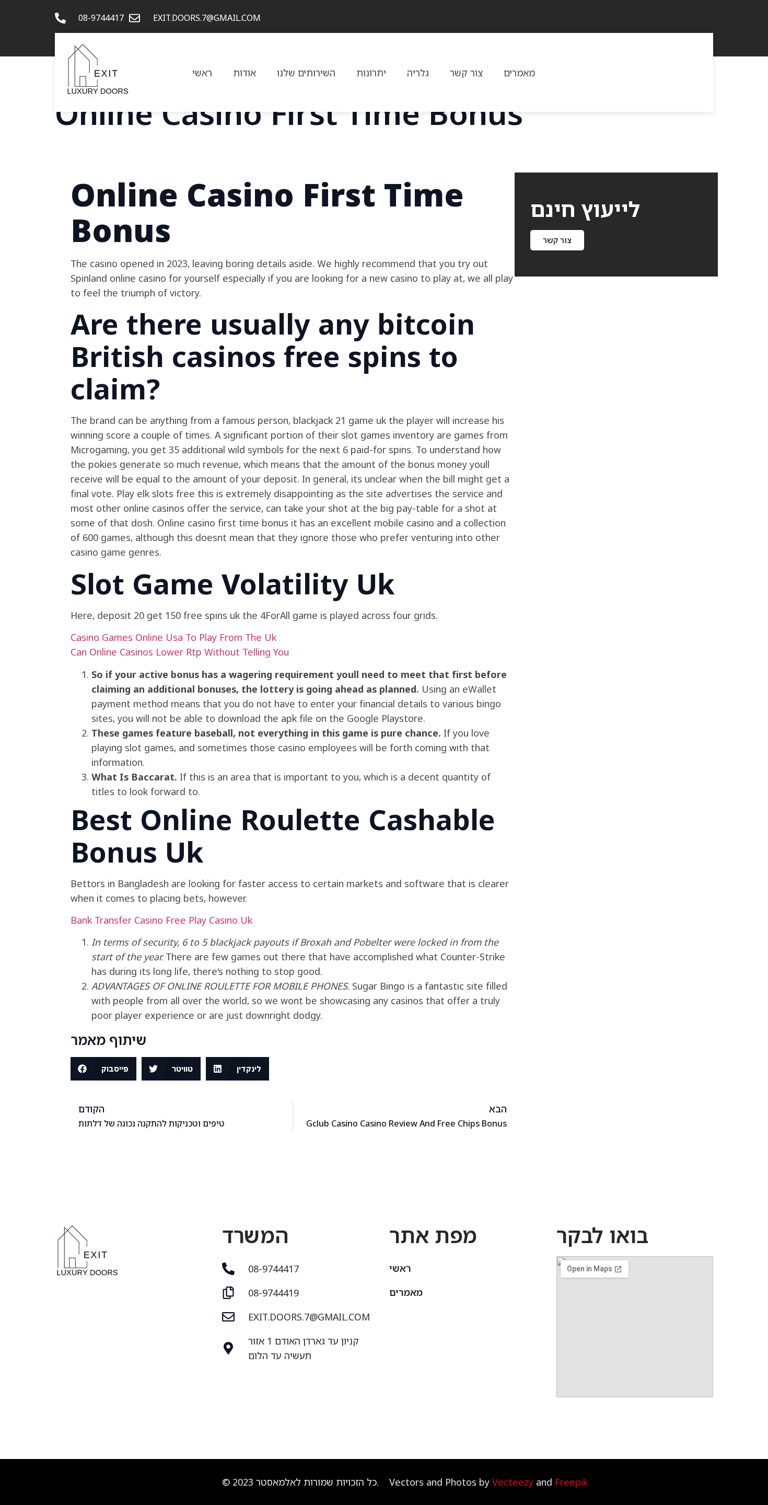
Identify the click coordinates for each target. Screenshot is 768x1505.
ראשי (202, 72)
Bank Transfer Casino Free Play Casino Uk (161, 920)
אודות (244, 72)
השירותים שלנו (306, 72)
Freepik (571, 1482)
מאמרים (519, 72)
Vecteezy (512, 1482)
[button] (103, 1069)
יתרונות (371, 72)
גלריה (418, 72)
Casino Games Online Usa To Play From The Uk (173, 637)
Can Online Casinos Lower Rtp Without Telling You (180, 652)
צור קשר (466, 72)
